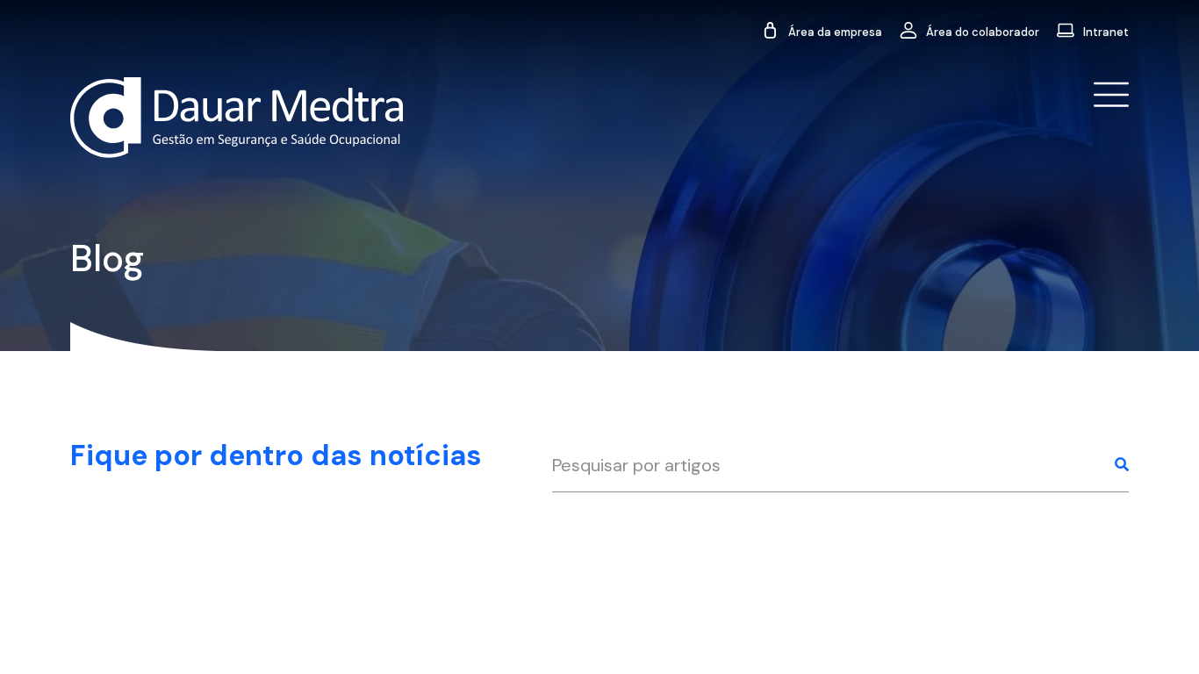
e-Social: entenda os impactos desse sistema (266, 559)
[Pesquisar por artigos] (1122, 465)
